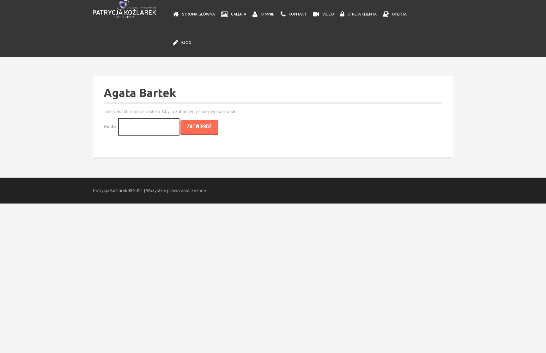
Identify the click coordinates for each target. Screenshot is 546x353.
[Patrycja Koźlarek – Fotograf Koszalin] (124, 8)
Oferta (399, 14)
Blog (186, 42)
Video (328, 14)
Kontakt (297, 14)
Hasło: (111, 126)
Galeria (238, 14)
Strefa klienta (362, 14)
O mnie (267, 14)
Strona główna (198, 14)
